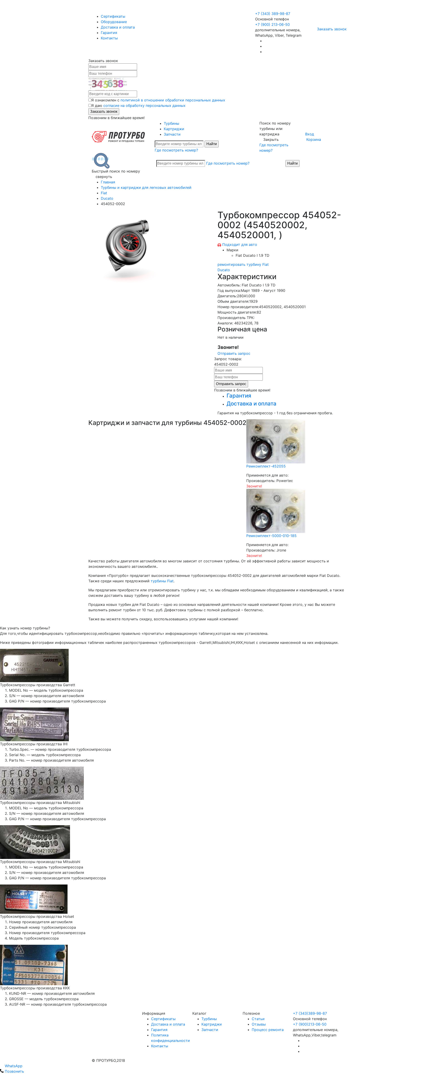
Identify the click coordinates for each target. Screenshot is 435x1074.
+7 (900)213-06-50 (309, 1024)
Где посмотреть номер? (176, 150)
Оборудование (114, 21)
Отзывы (259, 1024)
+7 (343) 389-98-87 (272, 13)
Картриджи (174, 129)
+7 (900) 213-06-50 (273, 8)
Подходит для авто (239, 244)
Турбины (171, 123)
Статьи (258, 1018)
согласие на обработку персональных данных (144, 105)
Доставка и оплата (118, 27)
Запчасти (172, 134)
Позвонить (14, 1071)
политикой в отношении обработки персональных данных (173, 100)
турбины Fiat (162, 581)
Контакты (109, 38)
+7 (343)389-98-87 (310, 1013)
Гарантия (109, 32)
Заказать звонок (332, 29)
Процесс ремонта (268, 1029)
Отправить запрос (234, 353)
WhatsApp (13, 1066)
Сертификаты (113, 16)
